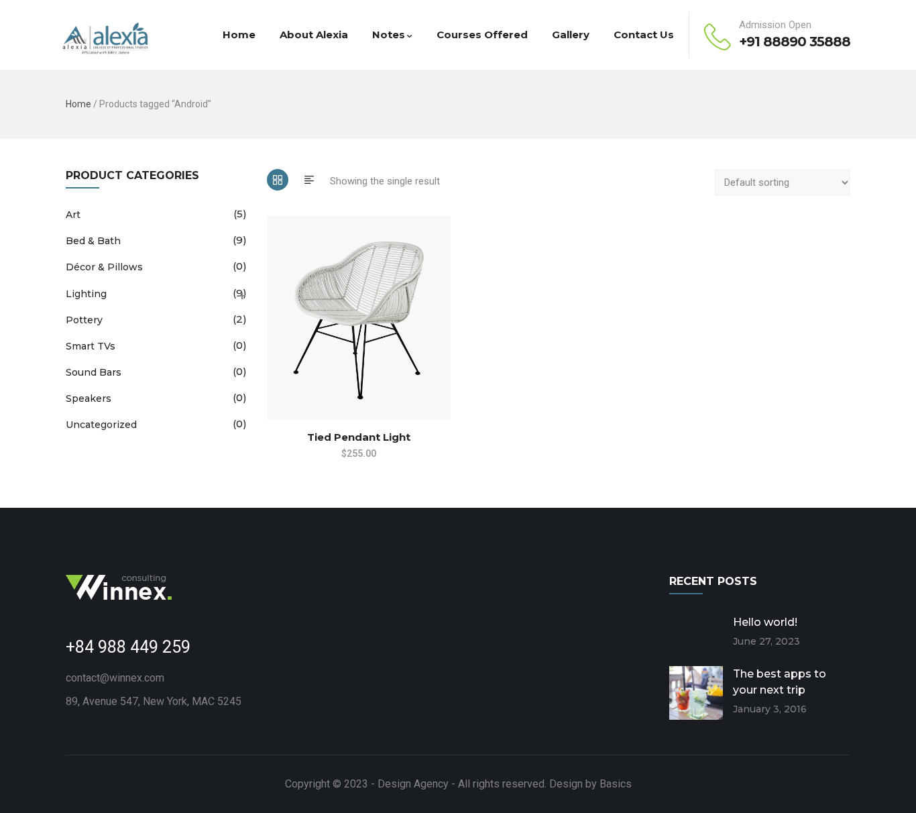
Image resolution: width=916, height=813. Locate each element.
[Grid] (277, 180)
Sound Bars (93, 372)
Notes (388, 34)
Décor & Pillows (104, 267)
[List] (309, 180)
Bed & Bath (93, 241)
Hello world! (765, 622)
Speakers (88, 398)
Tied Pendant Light (358, 437)
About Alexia (314, 34)
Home (239, 34)
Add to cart (273, 356)
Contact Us (644, 34)
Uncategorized (101, 425)
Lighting (86, 294)
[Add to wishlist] (273, 382)
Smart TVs (90, 346)
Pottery (84, 320)
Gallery (570, 34)
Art (73, 215)
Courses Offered (482, 34)
